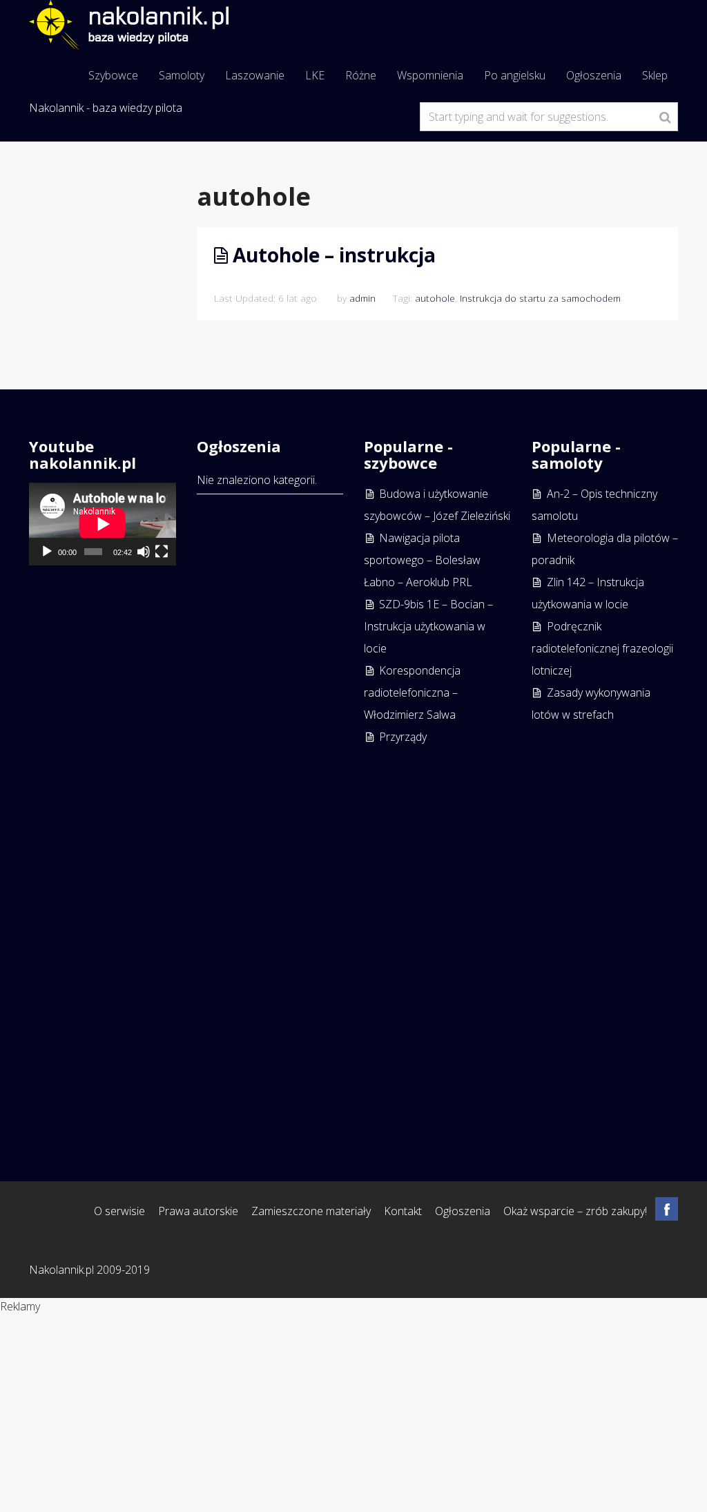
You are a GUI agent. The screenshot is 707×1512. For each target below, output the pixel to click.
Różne (360, 75)
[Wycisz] (144, 552)
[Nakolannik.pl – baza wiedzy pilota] (129, 23)
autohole (435, 297)
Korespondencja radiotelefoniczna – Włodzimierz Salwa (412, 692)
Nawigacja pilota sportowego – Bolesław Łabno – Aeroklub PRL (422, 560)
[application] (102, 524)
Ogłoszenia (593, 75)
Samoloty (181, 75)
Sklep (655, 75)
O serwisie (119, 1211)
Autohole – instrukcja (334, 255)
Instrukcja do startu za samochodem (540, 297)
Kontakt (403, 1211)
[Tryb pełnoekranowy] (161, 552)
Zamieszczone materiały (311, 1211)
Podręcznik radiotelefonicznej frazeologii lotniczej (602, 648)
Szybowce (113, 75)
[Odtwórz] (47, 552)
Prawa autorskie (198, 1211)
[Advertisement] (605, 933)
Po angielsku (514, 75)
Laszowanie (254, 75)
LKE (315, 75)
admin (362, 297)
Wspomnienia (430, 75)
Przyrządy (403, 736)
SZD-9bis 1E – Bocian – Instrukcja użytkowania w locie (428, 626)
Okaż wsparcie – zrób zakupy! (575, 1211)
